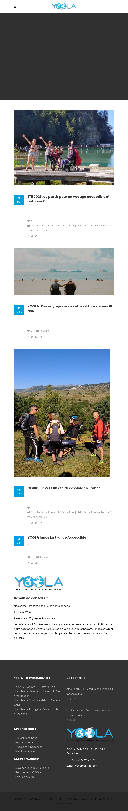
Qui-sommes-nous (26, 737)
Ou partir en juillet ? (72, 225)
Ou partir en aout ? (51, 225)
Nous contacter (25, 742)
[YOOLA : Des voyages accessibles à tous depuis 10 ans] (64, 271)
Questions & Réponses (29, 746)
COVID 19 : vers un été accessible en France (64, 488)
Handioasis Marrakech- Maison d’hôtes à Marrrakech (37, 693)
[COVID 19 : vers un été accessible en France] (62, 413)
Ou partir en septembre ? (97, 225)
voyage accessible (38, 230)
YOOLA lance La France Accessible (57, 537)
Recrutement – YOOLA (29, 772)
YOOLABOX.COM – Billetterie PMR (35, 686)
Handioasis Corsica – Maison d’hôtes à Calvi (37, 702)
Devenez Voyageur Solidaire (32, 767)
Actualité (35, 225)
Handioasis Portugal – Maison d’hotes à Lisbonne (37, 711)
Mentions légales (26, 751)
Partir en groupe (25, 776)
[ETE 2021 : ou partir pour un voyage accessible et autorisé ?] (64, 147)
